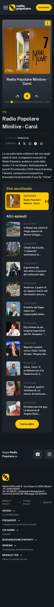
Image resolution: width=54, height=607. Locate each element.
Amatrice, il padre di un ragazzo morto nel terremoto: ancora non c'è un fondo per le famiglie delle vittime (36, 291)
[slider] (12, 102)
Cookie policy (27, 502)
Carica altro (27, 424)
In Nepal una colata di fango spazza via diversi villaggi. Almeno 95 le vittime (35, 231)
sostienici (43, 7)
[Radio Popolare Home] (20, 7)
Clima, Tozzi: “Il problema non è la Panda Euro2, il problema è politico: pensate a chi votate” (35, 371)
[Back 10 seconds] (17, 96)
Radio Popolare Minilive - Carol (32, 202)
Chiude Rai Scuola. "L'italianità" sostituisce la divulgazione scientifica (34, 251)
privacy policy (6, 502)
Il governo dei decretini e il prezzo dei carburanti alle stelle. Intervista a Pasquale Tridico (35, 271)
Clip (4, 111)
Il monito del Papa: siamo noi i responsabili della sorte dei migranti (34, 311)
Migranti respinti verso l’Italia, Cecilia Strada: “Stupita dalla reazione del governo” (36, 351)
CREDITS (47, 502)
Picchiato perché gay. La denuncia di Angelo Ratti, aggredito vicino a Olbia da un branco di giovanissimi (36, 411)
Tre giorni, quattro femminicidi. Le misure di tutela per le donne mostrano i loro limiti (35, 391)
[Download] (48, 23)
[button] (5, 7)
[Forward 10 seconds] (37, 96)
